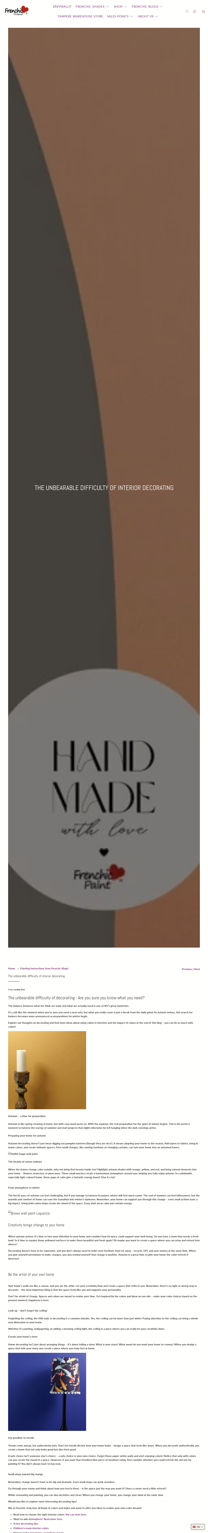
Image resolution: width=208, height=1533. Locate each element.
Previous (187, 969)
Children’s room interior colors (31, 1528)
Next (197, 969)
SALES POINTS (118, 16)
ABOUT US (146, 16)
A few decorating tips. (26, 1523)
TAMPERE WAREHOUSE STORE (80, 16)
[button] (198, 1527)
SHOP (118, 6)
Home (11, 968)
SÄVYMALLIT (62, 6)
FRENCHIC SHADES (90, 6)
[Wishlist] (199, 11)
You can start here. (76, 1514)
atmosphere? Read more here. (45, 1518)
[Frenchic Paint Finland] (17, 11)
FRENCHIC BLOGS (145, 6)
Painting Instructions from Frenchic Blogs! (44, 968)
